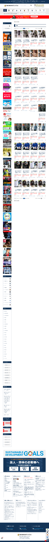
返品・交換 (6, 372)
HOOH (5, 317)
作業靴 (5, 298)
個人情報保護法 (7, 377)
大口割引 (35, 13)
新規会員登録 (21, 13)
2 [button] (42, 28)
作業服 (10, 19)
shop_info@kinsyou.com (7, 489)
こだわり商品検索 (7, 28)
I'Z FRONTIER (6, 315)
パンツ (5, 285)
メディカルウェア (6, 302)
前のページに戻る (16, 21)
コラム (6, 439)
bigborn (5, 341)
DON (5, 345)
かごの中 (43, 13)
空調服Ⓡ (5, 287)
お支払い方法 (6, 367)
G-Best (5, 347)
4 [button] (44, 28)
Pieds (5, 356)
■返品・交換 (40, 505)
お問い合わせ (39, 13)
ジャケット (5, 283)
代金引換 (15, 480)
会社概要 (6, 380)
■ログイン (40, 512)
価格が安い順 (18, 28)
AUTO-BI (5, 343)
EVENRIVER (6, 313)
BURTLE (5, 311)
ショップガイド (42, 500)
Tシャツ (13, 19)
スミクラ (5, 358)
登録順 (26, 28)
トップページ (8, 19)
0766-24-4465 (10, 528)
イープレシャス (7, 444)
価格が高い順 (21, 28)
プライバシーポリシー (31, 500)
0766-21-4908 (23, 528)
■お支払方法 (40, 503)
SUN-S (5, 332)
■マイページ (40, 511)
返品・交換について (9, 500)
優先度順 (28, 28)
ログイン (26, 13)
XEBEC (5, 326)
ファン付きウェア (6, 289)
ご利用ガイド (30, 13)
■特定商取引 (40, 510)
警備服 (5, 300)
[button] (45, 28)
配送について (27, 476)
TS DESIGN (6, 330)
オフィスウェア (6, 304)
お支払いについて (16, 476)
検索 (31, 5)
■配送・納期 (40, 504)
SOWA (5, 328)
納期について (38, 476)
